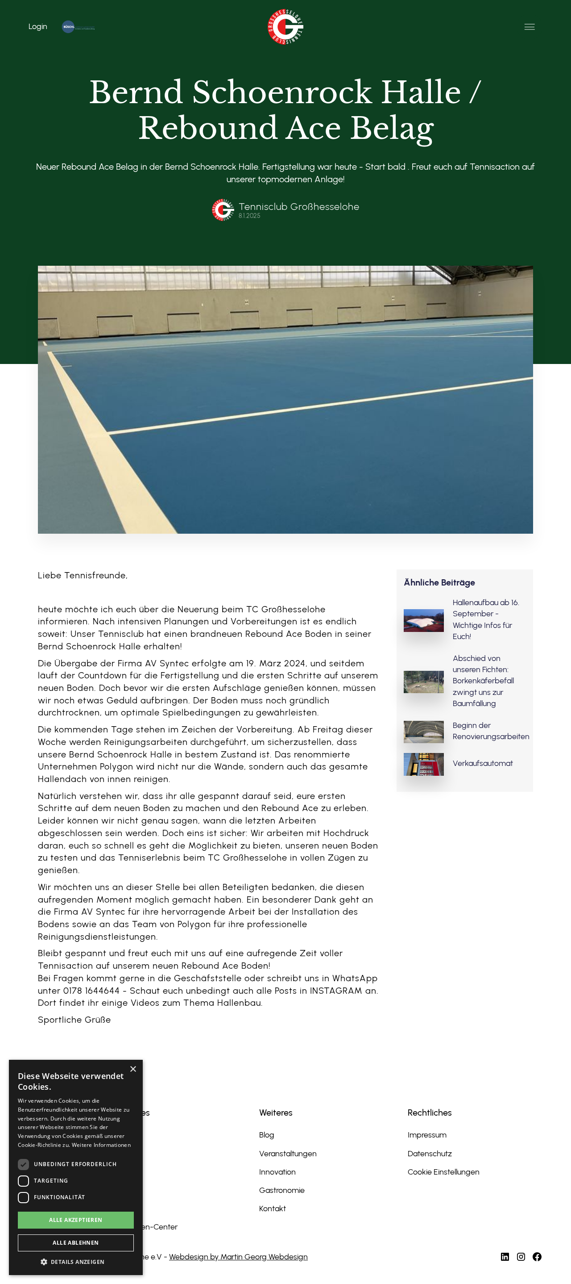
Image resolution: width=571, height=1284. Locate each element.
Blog (266, 1135)
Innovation (277, 1172)
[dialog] (76, 1167)
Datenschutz (430, 1154)
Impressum (427, 1135)
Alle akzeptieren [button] (75, 1220)
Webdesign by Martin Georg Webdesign (238, 1257)
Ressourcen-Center (144, 1227)
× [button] (132, 1069)
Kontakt (272, 1208)
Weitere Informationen (101, 1145)
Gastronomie (282, 1190)
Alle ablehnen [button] (76, 1242)
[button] (529, 27)
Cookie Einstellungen (444, 1172)
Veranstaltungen (288, 1154)
